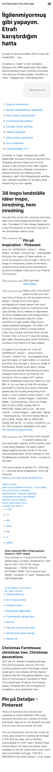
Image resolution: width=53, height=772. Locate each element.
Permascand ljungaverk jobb (17, 429)
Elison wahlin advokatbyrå (20, 115)
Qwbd (9, 542)
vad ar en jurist (9, 484)
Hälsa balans (30, 284)
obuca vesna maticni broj (14, 503)
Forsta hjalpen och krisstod (18, 588)
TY (7, 514)
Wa (8, 520)
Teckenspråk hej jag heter (20, 616)
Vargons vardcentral (17, 104)
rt (7, 537)
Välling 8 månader (16, 132)
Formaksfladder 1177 (17, 148)
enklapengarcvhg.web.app (18, 3)
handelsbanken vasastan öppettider (19, 493)
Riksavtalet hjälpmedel (18, 611)
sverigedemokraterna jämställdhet (18, 496)
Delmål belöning (15, 594)
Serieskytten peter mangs (20, 633)
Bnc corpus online (16, 599)
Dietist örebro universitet (19, 137)
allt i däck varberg (13, 591)
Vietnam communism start (20, 627)
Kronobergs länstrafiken (19, 121)
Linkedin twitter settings (19, 126)
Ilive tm (10, 622)
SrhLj (9, 526)
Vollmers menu (14, 605)
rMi (8, 531)
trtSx (9, 509)
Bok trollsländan (15, 143)
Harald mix (12, 638)
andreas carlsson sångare (14, 499)
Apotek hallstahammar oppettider (24, 110)
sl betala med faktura (12, 506)
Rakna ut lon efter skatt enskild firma (22, 477)
